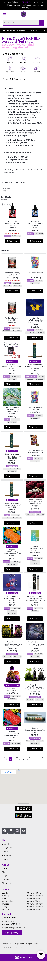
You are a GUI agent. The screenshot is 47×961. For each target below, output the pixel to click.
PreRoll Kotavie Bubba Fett (35, 730)
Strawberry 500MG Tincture (12, 224)
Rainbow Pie (35, 275)
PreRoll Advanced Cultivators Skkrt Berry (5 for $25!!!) (35, 600)
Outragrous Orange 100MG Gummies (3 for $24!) (12, 554)
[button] (4, 14)
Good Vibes (12, 221)
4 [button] (23, 759)
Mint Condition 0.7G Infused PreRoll (12, 411)
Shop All (5, 844)
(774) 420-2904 (9, 918)
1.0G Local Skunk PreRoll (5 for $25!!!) (12, 457)
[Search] (41, 22)
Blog (4, 872)
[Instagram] (11, 831)
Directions (6, 883)
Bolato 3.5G (12, 275)
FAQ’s (4, 876)
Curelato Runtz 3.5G (35, 453)
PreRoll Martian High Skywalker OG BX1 (35, 321)
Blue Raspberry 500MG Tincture (35, 224)
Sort (17, 180)
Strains (5, 851)
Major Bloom (12, 364)
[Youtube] (23, 831)
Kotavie (35, 728)
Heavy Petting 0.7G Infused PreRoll (35, 503)
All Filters (8, 182)
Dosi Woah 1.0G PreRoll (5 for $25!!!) (12, 506)
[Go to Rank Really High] (23, 957)
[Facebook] (5, 831)
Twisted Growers (12, 408)
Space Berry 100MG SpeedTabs (35, 549)
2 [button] (14, 759)
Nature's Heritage (35, 364)
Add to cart (13, 241)
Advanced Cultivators (35, 596)
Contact (5, 879)
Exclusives (6, 855)
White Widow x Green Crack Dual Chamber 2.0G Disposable (35, 689)
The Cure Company (12, 273)
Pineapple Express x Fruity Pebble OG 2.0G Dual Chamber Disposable (12, 646)
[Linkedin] (17, 831)
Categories (7, 848)
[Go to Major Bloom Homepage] (23, 14)
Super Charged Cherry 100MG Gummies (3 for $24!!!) (12, 735)
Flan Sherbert (12, 690)
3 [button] (19, 759)
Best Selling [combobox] (21, 182)
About (5, 868)
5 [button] (27, 759)
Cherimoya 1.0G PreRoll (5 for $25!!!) (35, 367)
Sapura (12, 550)
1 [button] (10, 759)
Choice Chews (12, 596)
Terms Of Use (18, 947)
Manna (35, 546)
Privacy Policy (7, 947)
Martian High (35, 318)
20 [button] (37, 759)
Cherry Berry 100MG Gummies (12, 599)
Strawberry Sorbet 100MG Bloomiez (12, 367)
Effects (5, 859)
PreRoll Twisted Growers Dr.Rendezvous (35, 645)
